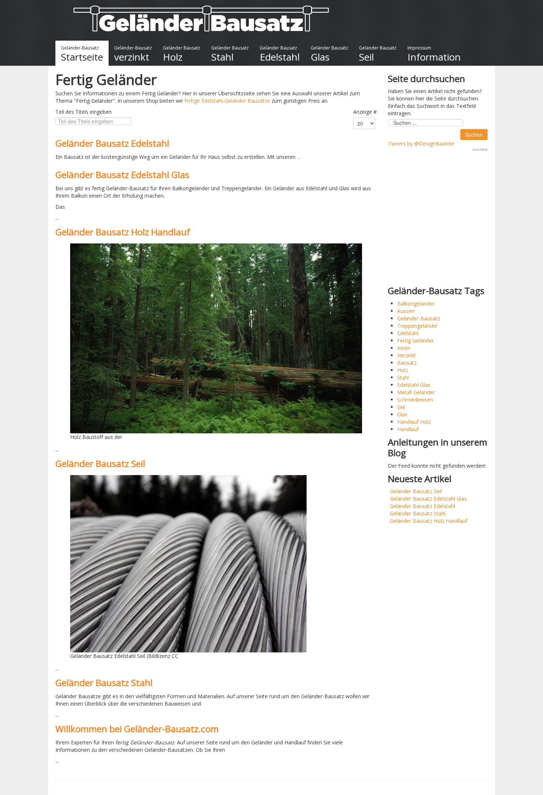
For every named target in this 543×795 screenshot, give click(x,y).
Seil (401, 406)
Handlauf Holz (414, 421)
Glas (402, 414)
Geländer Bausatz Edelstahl (112, 143)
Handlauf (408, 429)
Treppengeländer (417, 325)
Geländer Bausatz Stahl (104, 682)
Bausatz (407, 362)
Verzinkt (406, 355)
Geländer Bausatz (181, 54)
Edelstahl (408, 333)
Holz (402, 369)
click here (480, 149)
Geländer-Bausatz (82, 54)
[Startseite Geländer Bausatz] (201, 17)
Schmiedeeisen (415, 399)
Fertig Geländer (415, 340)
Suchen (474, 134)
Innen (403, 347)
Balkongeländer (415, 303)
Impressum (434, 54)
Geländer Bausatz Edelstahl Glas (122, 174)
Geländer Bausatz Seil (100, 463)
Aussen (405, 310)
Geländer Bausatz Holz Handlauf (122, 232)
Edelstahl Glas (413, 384)
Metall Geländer (416, 392)
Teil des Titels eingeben (84, 111)
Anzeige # (365, 111)
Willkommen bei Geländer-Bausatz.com (137, 729)
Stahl (403, 377)
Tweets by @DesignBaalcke (421, 143)
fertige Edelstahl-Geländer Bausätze (227, 100)
